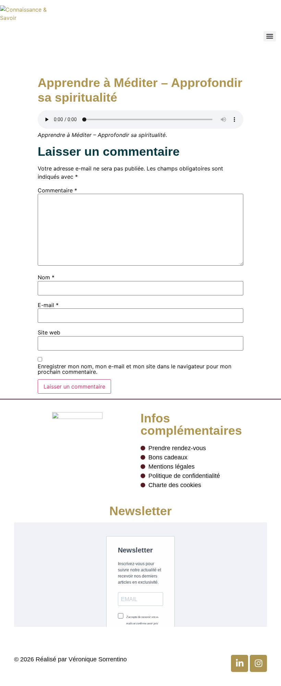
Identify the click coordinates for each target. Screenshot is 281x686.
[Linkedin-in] (239, 663)
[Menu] (270, 36)
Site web (49, 332)
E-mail (48, 305)
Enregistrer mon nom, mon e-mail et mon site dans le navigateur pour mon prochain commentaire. (134, 369)
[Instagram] (258, 663)
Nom (46, 277)
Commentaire (57, 190)
